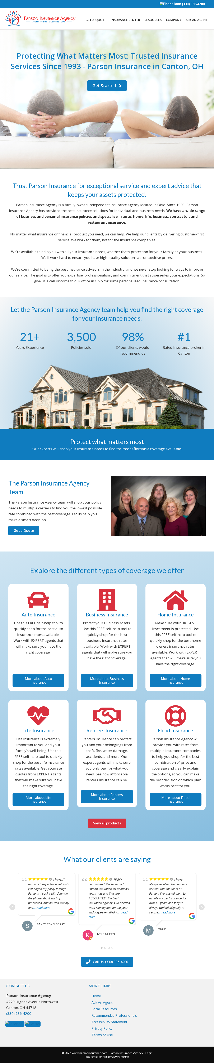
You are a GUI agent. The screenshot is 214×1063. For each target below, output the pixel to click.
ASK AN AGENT (197, 20)
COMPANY (173, 20)
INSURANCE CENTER (125, 20)
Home (96, 996)
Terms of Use (102, 1035)
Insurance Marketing (97, 1056)
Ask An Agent (102, 1002)
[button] (107, 85)
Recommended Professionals (114, 1015)
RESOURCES (153, 20)
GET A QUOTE (95, 20)
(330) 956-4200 (193, 4)
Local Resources (104, 1009)
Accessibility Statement (109, 1022)
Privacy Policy (102, 1028)
